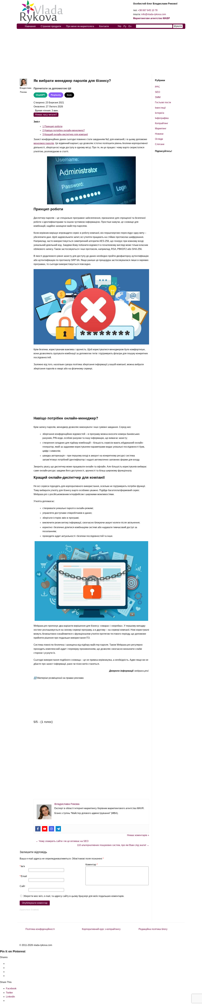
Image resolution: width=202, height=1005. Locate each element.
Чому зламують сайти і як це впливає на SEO (62, 841)
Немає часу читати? (46, 114)
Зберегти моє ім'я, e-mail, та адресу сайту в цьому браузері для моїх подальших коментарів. (73, 896)
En (130, 26)
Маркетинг (160, 128)
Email (23, 876)
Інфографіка (162, 118)
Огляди (159, 139)
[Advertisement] (101, 51)
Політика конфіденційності (40, 929)
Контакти (104, 26)
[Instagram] (51, 828)
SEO (157, 92)
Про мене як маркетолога (80, 26)
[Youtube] (44, 828)
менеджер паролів (44, 143)
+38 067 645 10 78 (147, 10)
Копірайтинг (161, 123)
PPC (157, 87)
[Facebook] (38, 828)
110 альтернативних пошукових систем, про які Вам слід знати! (113, 845)
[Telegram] (58, 828)
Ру (124, 26)
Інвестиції (160, 107)
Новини (159, 134)
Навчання (30, 26)
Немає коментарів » (138, 835)
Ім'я (22, 866)
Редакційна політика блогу (153, 929)
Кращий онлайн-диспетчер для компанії (65, 134)
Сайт (22, 886)
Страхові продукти (51, 26)
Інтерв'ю (159, 113)
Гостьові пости (163, 102)
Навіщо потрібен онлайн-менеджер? (63, 130)
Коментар (91, 864)
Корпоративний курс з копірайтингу (101, 929)
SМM (157, 97)
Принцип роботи (52, 126)
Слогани (159, 144)
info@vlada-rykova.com (153, 14)
